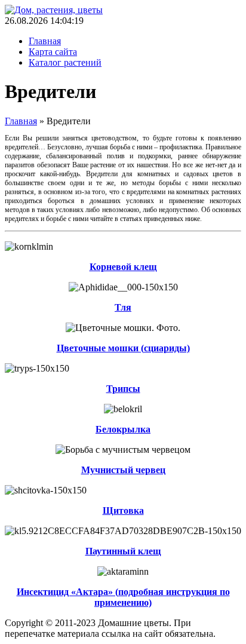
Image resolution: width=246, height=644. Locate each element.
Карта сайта (53, 52)
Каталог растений (65, 62)
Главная (45, 41)
